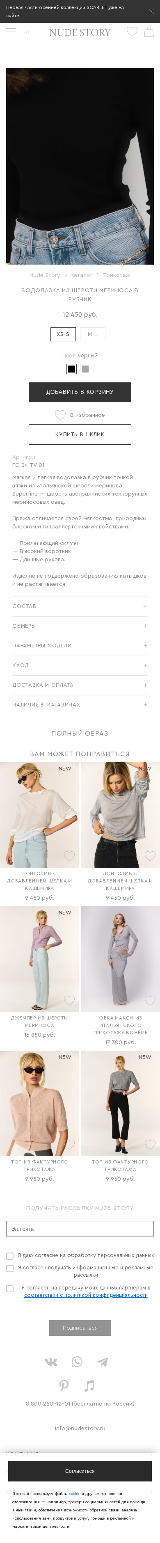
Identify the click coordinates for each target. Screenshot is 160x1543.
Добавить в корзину (80, 392)
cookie (75, 1494)
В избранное (87, 415)
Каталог (82, 275)
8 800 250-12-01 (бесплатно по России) (80, 1404)
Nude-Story (45, 275)
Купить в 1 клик (80, 434)
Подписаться (80, 1328)
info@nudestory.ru (80, 1428)
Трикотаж (116, 275)
